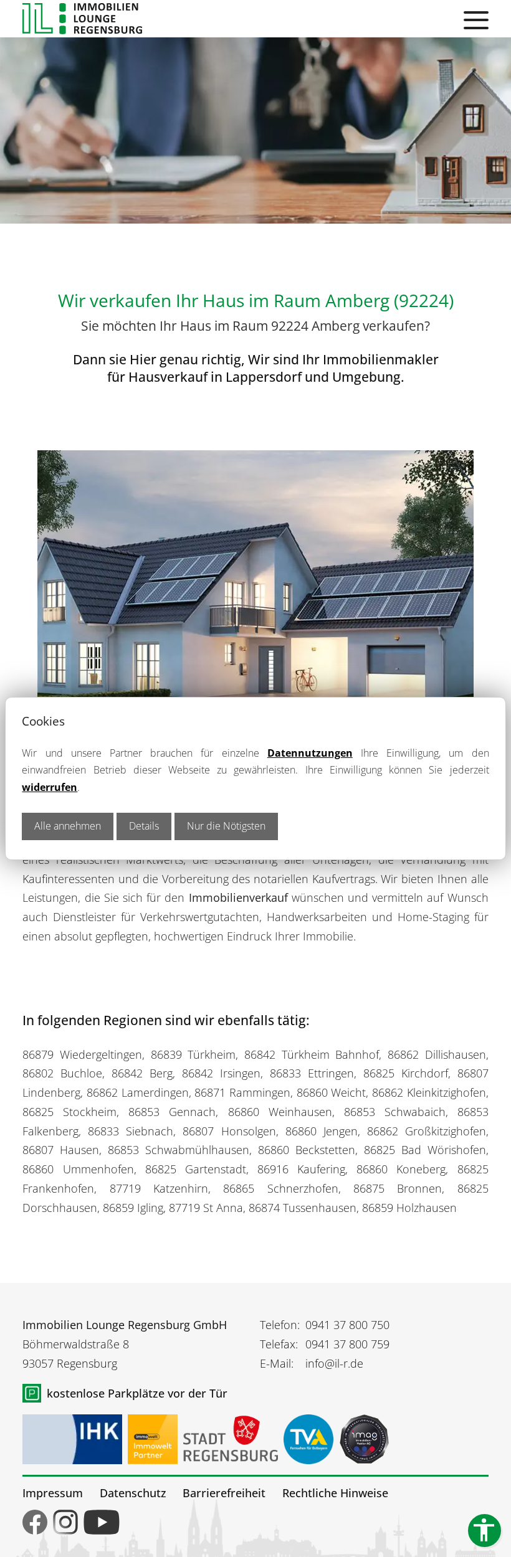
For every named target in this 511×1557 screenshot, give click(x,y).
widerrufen (49, 787)
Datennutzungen (310, 753)
